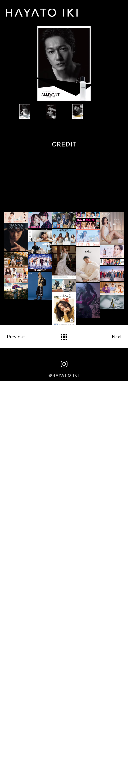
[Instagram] (64, 364)
